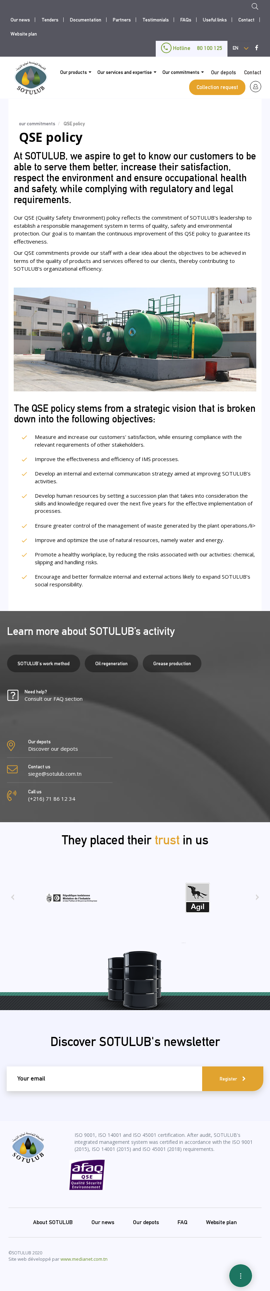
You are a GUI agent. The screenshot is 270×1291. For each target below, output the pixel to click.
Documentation (85, 20)
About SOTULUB (53, 1222)
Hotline (197, 48)
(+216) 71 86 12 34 (51, 798)
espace (255, 87)
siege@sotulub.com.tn (55, 773)
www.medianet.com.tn (84, 1259)
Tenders (49, 20)
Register (228, 1079)
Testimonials (155, 20)
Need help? (54, 695)
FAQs (185, 20)
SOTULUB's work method (44, 663)
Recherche (257, 7)
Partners (122, 20)
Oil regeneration (111, 663)
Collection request (217, 87)
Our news (20, 20)
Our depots (223, 72)
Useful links (215, 20)
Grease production (172, 663)
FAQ (182, 1222)
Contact (246, 20)
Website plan (24, 34)
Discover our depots (53, 748)
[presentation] (12, 899)
